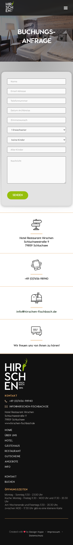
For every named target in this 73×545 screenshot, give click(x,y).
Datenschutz (36, 535)
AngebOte (11, 461)
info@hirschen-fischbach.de (36, 311)
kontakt (11, 476)
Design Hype (36, 531)
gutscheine (13, 456)
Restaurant (13, 451)
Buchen (10, 481)
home (8, 430)
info (8, 466)
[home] (9, 7)
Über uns (11, 435)
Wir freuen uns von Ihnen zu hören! (37, 345)
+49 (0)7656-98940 (21, 400)
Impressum (54, 531)
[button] (65, 8)
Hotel (9, 440)
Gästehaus (12, 445)
